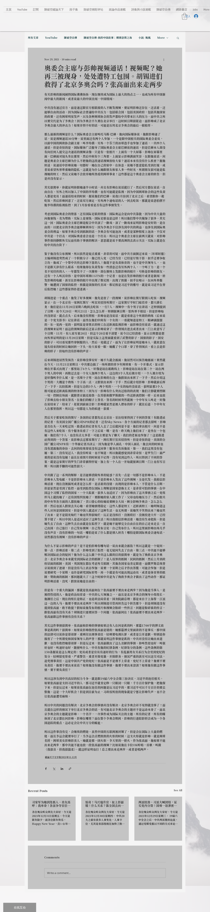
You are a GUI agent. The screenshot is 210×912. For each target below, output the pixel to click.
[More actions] (164, 60)
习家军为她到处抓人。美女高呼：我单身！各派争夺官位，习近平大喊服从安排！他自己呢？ (51, 804)
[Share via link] (70, 768)
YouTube (51, 37)
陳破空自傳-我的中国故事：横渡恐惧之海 (108, 37)
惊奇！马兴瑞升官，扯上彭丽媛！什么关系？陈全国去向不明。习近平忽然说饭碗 (104, 804)
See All (178, 790)
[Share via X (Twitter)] (53, 768)
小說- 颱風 (144, 37)
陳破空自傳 (70, 37)
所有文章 (33, 37)
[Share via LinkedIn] (61, 768)
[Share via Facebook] (45, 768)
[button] (177, 38)
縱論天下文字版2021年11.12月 (61, 757)
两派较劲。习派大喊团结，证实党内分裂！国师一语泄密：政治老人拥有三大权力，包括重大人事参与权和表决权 (157, 804)
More (161, 37)
